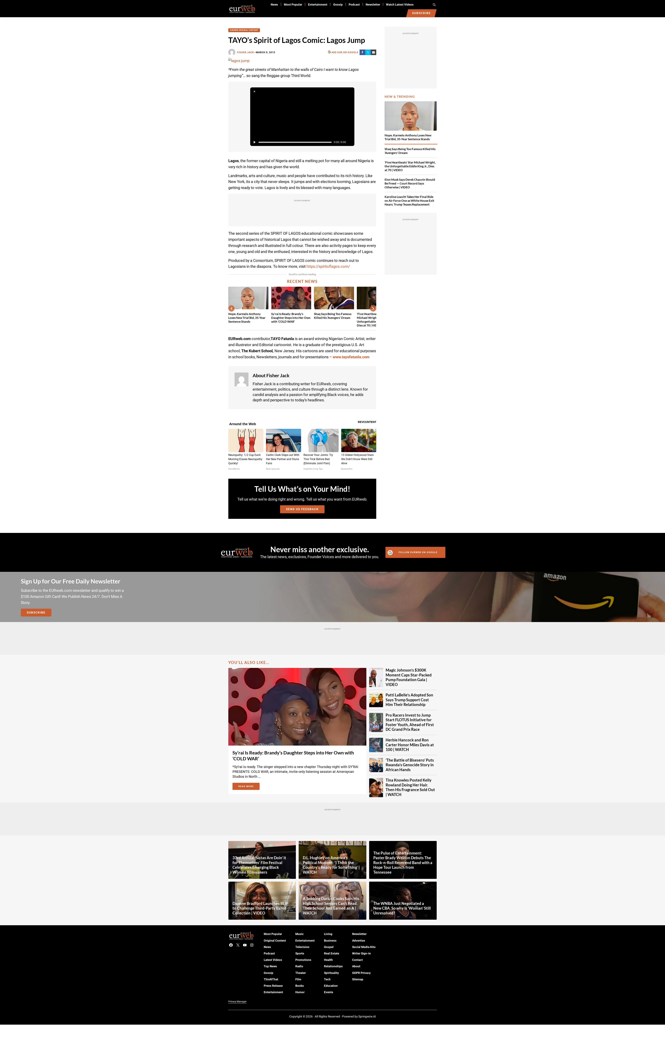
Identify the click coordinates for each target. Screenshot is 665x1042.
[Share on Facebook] (362, 52)
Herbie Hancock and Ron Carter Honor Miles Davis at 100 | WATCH (410, 745)
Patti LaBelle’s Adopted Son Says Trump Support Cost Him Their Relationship (409, 700)
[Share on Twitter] (368, 52)
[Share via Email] (373, 52)
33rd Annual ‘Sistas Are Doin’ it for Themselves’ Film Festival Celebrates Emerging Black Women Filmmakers (259, 865)
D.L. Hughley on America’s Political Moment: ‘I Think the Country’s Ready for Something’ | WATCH (331, 865)
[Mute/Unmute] (350, 142)
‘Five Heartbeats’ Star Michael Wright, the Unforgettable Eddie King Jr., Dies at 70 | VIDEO (410, 166)
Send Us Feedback (302, 509)
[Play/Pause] (254, 142)
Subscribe (36, 612)
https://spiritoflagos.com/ (328, 266)
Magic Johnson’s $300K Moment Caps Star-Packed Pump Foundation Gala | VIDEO (409, 677)
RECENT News (302, 281)
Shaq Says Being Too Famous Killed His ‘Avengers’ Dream (332, 316)
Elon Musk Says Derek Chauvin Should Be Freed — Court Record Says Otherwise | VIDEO (410, 183)
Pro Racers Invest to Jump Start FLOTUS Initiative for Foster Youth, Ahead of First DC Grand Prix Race (410, 722)
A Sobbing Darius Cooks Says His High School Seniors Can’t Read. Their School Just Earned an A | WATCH (331, 905)
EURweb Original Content (244, 30)
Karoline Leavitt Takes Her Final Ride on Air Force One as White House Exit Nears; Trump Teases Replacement (409, 200)
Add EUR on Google (344, 52)
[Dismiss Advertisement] (254, 91)
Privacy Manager (237, 1001)
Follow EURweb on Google (418, 552)
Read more (249, 787)
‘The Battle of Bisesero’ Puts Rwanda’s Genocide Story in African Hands (410, 765)
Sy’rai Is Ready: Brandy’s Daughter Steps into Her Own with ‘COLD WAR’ (290, 317)
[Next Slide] (373, 308)
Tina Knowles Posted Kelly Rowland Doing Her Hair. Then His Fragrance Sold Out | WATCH (410, 787)
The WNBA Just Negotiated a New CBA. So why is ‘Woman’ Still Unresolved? (402, 908)
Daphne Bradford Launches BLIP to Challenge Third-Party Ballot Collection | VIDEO (260, 908)
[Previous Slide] (231, 308)
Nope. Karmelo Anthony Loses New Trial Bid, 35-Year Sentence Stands (246, 317)
